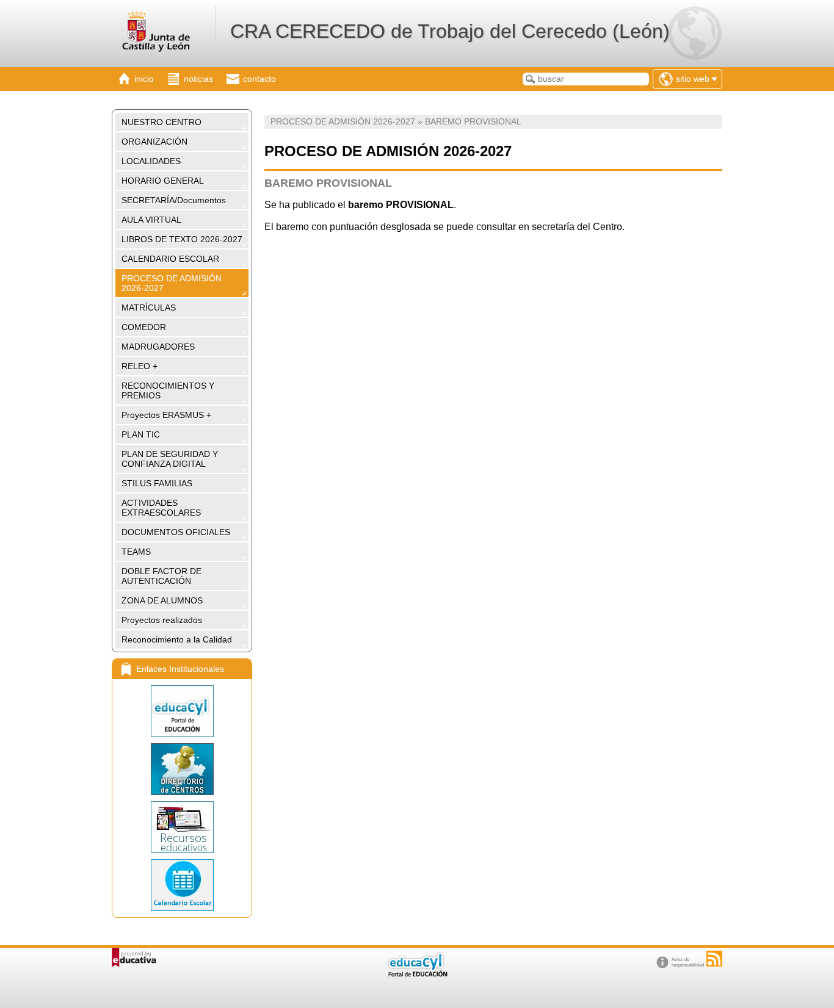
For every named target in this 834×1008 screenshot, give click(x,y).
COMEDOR (143, 327)
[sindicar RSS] (714, 959)
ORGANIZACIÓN (154, 141)
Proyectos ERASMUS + (166, 415)
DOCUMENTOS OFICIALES (175, 532)
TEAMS (136, 551)
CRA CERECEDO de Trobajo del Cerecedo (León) (450, 31)
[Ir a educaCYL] (417, 974)
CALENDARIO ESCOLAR (170, 259)
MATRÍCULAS (148, 307)
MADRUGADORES (158, 346)
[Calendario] (182, 885)
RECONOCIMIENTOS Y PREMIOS (167, 390)
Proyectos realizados (161, 620)
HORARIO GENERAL (162, 180)
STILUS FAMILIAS (156, 483)
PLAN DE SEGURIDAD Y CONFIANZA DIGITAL (169, 459)
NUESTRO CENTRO (161, 122)
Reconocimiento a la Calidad (176, 639)
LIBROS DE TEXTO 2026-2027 (181, 239)
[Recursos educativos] (182, 827)
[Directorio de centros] (182, 769)
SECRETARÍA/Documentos (173, 200)
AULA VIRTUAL (151, 220)
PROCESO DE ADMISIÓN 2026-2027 (171, 283)
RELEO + (139, 366)
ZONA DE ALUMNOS (162, 600)
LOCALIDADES (151, 161)
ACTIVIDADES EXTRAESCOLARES (161, 507)
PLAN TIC (140, 434)
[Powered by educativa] (134, 957)
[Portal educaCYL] (182, 711)
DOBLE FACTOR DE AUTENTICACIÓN (161, 576)
